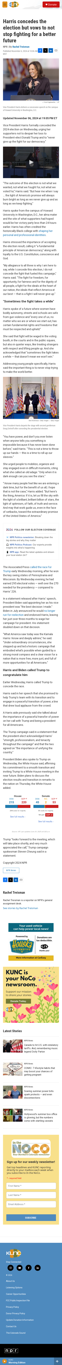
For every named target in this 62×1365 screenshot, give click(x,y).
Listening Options (14, 1287)
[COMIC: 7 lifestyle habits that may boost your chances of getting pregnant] (13, 1069)
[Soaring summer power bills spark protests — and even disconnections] (13, 1092)
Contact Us (11, 1326)
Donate (52, 4)
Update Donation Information (20, 1320)
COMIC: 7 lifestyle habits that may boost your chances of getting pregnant (39, 1071)
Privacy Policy (12, 1307)
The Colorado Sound (15, 1333)
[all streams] (58, 1361)
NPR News (11, 870)
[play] (4, 1361)
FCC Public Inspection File (18, 1300)
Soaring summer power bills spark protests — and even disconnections (39, 1094)
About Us (10, 1281)
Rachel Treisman (20, 46)
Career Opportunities (16, 1294)
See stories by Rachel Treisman (20, 908)
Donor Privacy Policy (15, 1313)
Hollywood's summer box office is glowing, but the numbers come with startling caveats (40, 1117)
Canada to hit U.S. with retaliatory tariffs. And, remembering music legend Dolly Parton (41, 1048)
